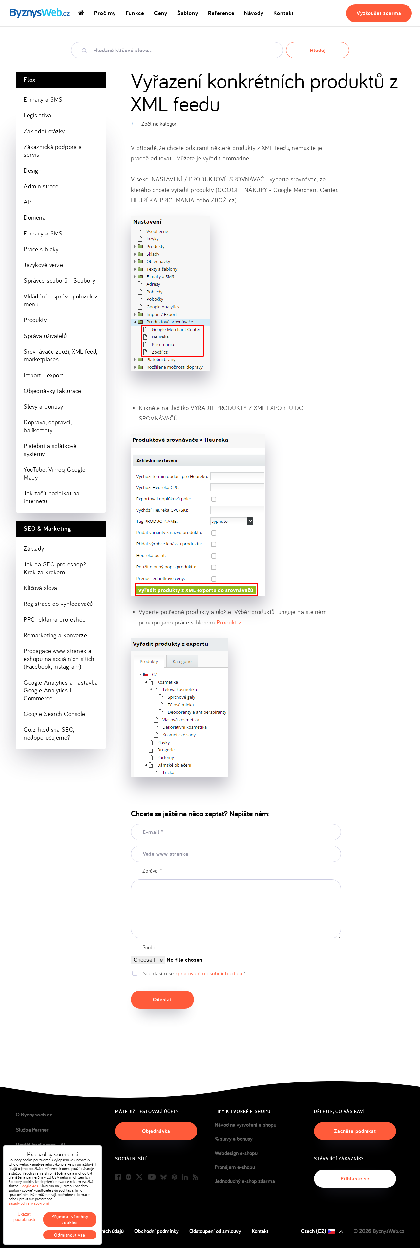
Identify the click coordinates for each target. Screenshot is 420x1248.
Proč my (105, 13)
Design (33, 170)
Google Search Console (54, 714)
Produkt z (229, 622)
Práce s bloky (41, 249)
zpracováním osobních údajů (208, 973)
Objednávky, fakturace (52, 391)
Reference (221, 13)
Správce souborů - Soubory (59, 280)
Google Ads (29, 1185)
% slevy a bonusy (234, 1138)
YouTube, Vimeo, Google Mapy (54, 473)
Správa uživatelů (45, 335)
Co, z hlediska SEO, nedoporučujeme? (49, 733)
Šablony (187, 13)
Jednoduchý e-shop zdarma (245, 1181)
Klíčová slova (40, 588)
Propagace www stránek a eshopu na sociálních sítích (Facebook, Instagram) (59, 658)
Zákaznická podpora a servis (53, 150)
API (28, 202)
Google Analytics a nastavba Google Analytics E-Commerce (61, 690)
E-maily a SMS (43, 99)
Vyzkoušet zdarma (379, 13)
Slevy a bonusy (43, 406)
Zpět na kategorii (159, 123)
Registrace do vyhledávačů (58, 603)
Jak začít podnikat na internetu (52, 497)
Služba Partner (32, 1129)
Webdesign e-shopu (236, 1152)
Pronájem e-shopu (235, 1167)
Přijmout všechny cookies (70, 1219)
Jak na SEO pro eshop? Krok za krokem (55, 568)
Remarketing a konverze (55, 635)
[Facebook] (118, 1177)
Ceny (160, 13)
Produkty (35, 320)
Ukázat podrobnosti (24, 1216)
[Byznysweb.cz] (39, 13)
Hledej (318, 50)
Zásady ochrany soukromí (29, 1203)
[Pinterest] (174, 1177)
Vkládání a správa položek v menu (60, 300)
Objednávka (156, 1131)
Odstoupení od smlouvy (215, 1231)
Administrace (41, 186)
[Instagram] (128, 1177)
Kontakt (283, 13)
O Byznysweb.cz (34, 1114)
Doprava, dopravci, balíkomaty (48, 426)
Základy (34, 548)
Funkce (135, 13)
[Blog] (195, 1177)
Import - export (43, 375)
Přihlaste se (355, 1178)
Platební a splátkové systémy (50, 450)
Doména (35, 217)
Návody (253, 13)
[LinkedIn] (185, 1177)
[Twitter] (139, 1177)
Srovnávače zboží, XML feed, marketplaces (60, 355)
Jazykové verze (43, 265)
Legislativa (37, 115)
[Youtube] (152, 1177)
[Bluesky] (163, 1177)
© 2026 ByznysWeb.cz (378, 1231)
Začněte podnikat (355, 1131)
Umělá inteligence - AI (40, 1144)
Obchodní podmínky (156, 1231)
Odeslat (162, 999)
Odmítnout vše (69, 1235)
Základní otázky (44, 131)
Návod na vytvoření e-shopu (245, 1124)
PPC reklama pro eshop (55, 619)
